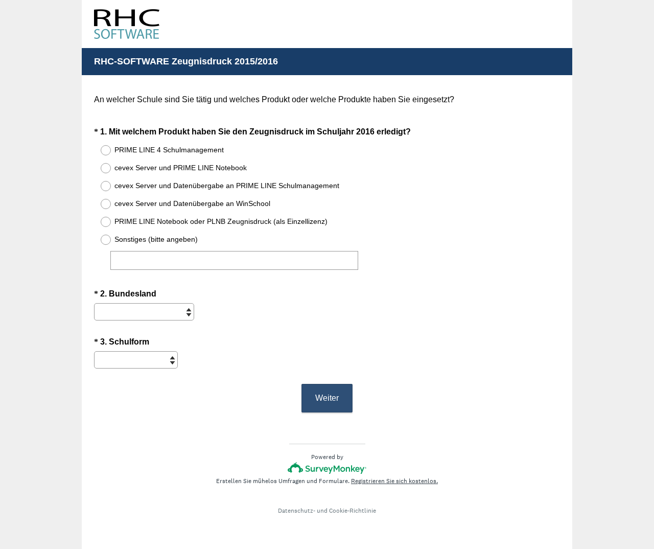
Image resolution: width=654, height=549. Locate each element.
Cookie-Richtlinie (352, 511)
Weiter (327, 398)
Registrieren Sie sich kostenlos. (394, 481)
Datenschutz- (296, 511)
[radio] (99, 150)
